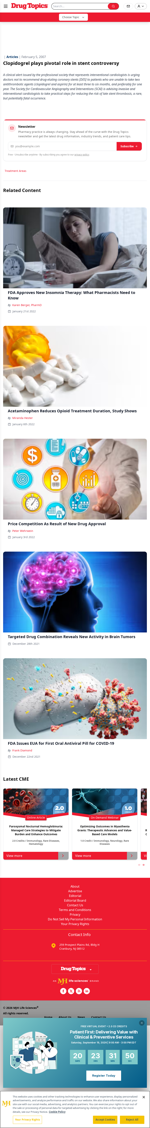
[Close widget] (142, 1023)
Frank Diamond (22, 750)
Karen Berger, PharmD (27, 305)
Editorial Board (75, 900)
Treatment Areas (15, 171)
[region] (75, 1109)
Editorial (75, 896)
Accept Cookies (105, 1119)
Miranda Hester (22, 418)
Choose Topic (70, 17)
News (81, 1017)
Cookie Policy (57, 1112)
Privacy (75, 914)
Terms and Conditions (75, 910)
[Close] (143, 1097)
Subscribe (127, 146)
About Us (65, 1017)
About (75, 886)
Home (48, 1017)
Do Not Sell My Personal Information (75, 919)
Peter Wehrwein (22, 531)
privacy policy (81, 154)
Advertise (75, 891)
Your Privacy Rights (75, 924)
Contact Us (75, 905)
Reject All (132, 1119)
